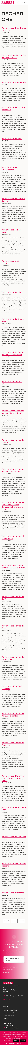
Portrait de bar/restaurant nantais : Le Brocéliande (13, 353)
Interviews (6, 1018)
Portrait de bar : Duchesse (13, 893)
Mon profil (6, 972)
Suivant (21, 920)
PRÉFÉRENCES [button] (7, 1040)
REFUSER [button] (23, 1040)
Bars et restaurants (8, 1016)
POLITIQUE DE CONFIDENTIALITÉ (14, 1043)
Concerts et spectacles (10, 1010)
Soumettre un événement (10, 967)
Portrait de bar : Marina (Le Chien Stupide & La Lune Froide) (13, 778)
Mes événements (8, 970)
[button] (18, 2)
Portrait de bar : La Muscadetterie (10, 168)
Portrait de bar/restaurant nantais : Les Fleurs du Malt (13, 566)
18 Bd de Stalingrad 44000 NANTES (14, 996)
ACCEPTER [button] (16, 1040)
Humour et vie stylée (9, 1013)
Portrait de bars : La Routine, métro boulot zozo (14, 56)
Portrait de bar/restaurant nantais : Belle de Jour (13, 470)
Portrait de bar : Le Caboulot (14, 837)
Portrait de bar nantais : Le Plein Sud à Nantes (13, 714)
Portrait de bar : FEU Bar (12, 138)
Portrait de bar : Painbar (12, 292)
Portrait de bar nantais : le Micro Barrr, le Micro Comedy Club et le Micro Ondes (13, 506)
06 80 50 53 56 (9, 1025)
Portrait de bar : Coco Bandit (14, 82)
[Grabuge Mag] (7, 2)
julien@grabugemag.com (12, 1027)
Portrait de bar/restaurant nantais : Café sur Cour (13, 412)
